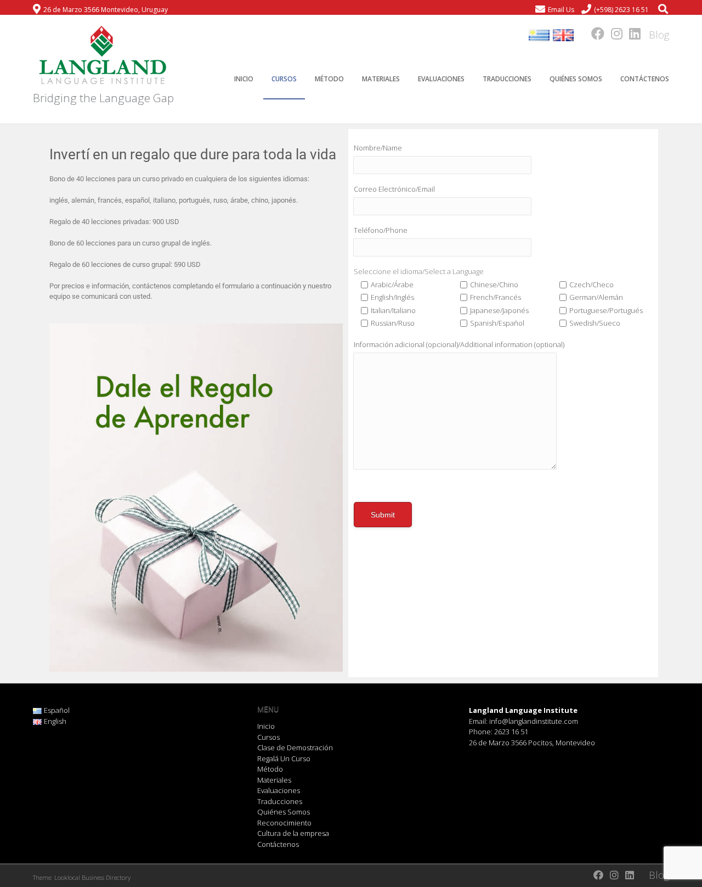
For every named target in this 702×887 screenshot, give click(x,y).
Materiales (381, 78)
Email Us (561, 9)
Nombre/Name (378, 148)
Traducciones (507, 78)
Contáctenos (644, 78)
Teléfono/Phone (380, 230)
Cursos (284, 78)
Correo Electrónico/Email (394, 189)
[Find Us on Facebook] (594, 33)
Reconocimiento (284, 823)
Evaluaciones (441, 78)
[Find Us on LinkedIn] (631, 33)
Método (329, 78)
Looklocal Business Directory (92, 877)
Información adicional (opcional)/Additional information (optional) (459, 344)
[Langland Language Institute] (101, 55)
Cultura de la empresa (293, 833)
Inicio (243, 78)
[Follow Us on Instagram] (613, 33)
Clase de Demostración (295, 747)
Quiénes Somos (576, 78)
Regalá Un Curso (283, 758)
